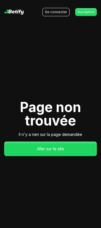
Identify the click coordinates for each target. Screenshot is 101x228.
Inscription (86, 12)
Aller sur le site (50, 148)
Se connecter (56, 12)
